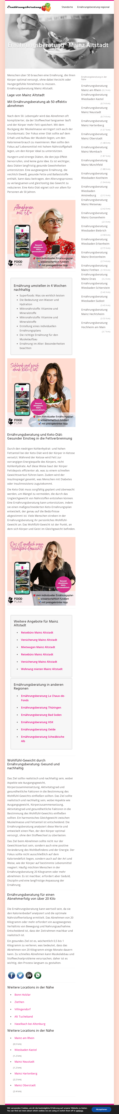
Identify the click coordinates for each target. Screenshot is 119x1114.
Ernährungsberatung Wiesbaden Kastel (95, 97)
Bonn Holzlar (23, 994)
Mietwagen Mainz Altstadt (38, 647)
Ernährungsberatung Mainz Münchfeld (95, 163)
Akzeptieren (101, 1109)
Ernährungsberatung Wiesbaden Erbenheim (95, 241)
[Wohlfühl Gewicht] (41, 571)
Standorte (67, 7)
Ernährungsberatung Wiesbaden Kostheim (95, 176)
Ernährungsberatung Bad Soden (41, 715)
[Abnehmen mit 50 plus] (41, 234)
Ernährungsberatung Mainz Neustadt (95, 110)
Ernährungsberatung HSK (37, 722)
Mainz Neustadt (24, 1061)
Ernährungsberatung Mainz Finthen (95, 268)
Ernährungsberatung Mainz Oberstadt (95, 136)
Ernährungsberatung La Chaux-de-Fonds (43, 698)
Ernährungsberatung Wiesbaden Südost (95, 299)
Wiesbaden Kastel (26, 1050)
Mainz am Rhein (24, 1038)
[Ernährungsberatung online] (29, 7)
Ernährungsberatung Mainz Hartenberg (95, 123)
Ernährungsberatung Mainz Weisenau (95, 202)
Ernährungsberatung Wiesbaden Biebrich (95, 228)
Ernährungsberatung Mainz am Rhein (95, 88)
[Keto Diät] (41, 392)
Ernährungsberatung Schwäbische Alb (42, 739)
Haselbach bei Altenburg (30, 1024)
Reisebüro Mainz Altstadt (37, 632)
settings (79, 1110)
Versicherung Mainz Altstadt (39, 640)
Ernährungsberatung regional (93, 7)
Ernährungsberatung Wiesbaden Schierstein (95, 286)
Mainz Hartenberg (26, 1073)
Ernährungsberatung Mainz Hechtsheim (95, 312)
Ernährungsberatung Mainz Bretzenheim (95, 255)
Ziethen (19, 1002)
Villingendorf (23, 1009)
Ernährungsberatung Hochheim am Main (95, 325)
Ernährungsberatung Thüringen (41, 707)
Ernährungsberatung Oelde (38, 729)
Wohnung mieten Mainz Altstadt (42, 669)
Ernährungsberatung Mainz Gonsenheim (95, 215)
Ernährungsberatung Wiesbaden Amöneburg (95, 191)
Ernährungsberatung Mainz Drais (95, 277)
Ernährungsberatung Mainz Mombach (95, 149)
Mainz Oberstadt (25, 1085)
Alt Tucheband (24, 1016)
